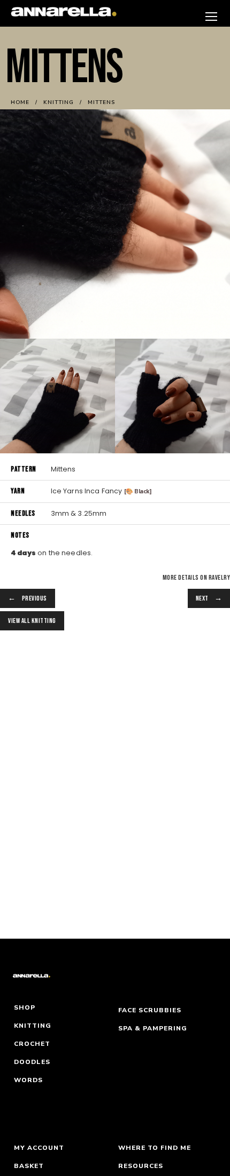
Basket (29, 1166)
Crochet (32, 1043)
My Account (39, 1147)
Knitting (32, 1025)
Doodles (32, 1062)
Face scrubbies (149, 1010)
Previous (34, 598)
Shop (24, 1007)
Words (28, 1080)
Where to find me (154, 1147)
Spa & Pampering (152, 1028)
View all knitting (32, 621)
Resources (140, 1166)
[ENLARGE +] (57, 395)
